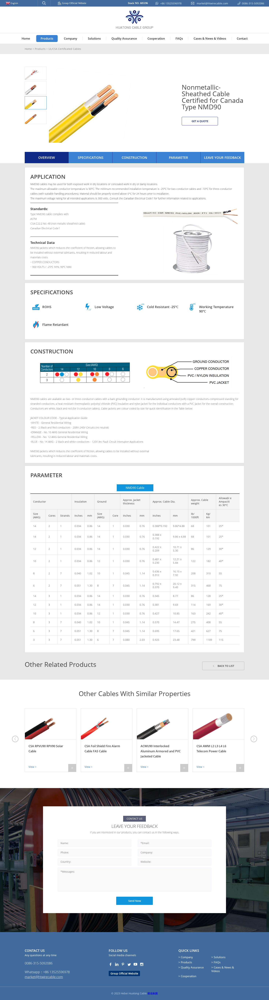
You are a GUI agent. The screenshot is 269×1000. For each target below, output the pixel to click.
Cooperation (156, 39)
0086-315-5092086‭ (39, 963)
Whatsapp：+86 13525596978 (47, 972)
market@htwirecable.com (44, 977)
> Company (185, 957)
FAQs (179, 39)
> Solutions (218, 957)
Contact (242, 39)
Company (70, 39)
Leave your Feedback (222, 157)
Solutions (94, 39)
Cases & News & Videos (210, 39)
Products (47, 39)
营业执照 (152, 993)
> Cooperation (187, 976)
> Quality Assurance (191, 967)
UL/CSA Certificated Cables (64, 49)
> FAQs (216, 962)
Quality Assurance (124, 39)
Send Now (134, 901)
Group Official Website (74, 3)
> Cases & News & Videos (222, 969)
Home (26, 39)
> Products (185, 962)
